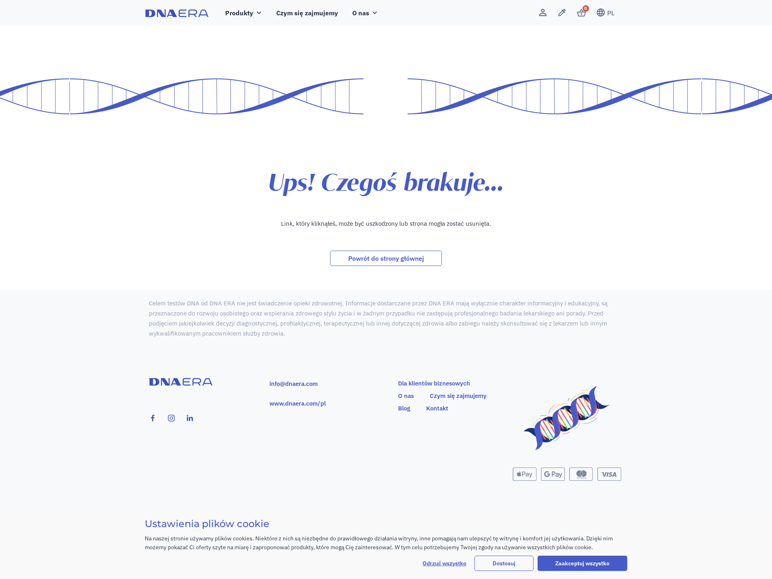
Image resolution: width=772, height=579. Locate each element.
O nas (406, 396)
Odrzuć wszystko (444, 563)
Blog (404, 408)
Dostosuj (504, 563)
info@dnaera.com (293, 383)
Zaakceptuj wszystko (582, 563)
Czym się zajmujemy (307, 13)
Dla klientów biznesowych (434, 383)
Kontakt (437, 408)
